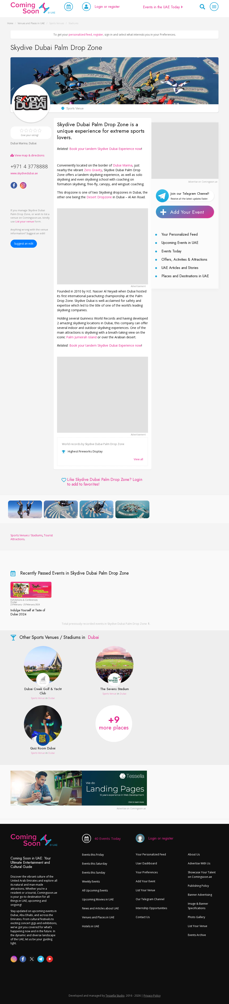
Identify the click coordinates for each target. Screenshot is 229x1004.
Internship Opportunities (151, 908)
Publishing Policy (198, 886)
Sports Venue (38, 698)
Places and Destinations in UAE (185, 276)
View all (138, 459)
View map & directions (29, 155)
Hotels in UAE (90, 926)
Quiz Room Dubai (42, 748)
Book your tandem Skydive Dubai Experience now (105, 149)
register (98, 34)
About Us (194, 854)
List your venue (24, 221)
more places (114, 722)
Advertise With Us (199, 863)
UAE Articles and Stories (179, 267)
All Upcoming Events (95, 890)
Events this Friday (93, 855)
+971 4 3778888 (29, 166)
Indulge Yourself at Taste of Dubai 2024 (28, 612)
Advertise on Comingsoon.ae (202, 181)
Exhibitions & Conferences (24, 600)
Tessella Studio (115, 995)
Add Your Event (187, 211)
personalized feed (80, 34)
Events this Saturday (94, 863)
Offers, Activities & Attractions (184, 259)
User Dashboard (146, 863)
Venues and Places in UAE (98, 917)
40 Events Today (107, 838)
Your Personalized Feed (179, 234)
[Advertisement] (102, 246)
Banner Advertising (200, 895)
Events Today (171, 251)
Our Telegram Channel (150, 899)
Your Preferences (147, 872)
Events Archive (197, 935)
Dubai (32, 143)
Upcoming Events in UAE (179, 242)
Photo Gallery (196, 917)
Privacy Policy (152, 995)
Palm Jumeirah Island (81, 337)
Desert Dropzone (99, 197)
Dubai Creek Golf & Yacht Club (42, 691)
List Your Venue (145, 890)
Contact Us (143, 917)
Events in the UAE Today (162, 7)
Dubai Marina (19, 143)
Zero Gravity (93, 170)
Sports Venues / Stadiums (26, 535)
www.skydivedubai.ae (24, 173)
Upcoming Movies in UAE (98, 899)
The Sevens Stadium (114, 689)
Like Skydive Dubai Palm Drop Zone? (104, 482)
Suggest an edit (23, 243)
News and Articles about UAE (100, 908)
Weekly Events (91, 881)
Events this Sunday (93, 872)
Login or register (107, 6)
